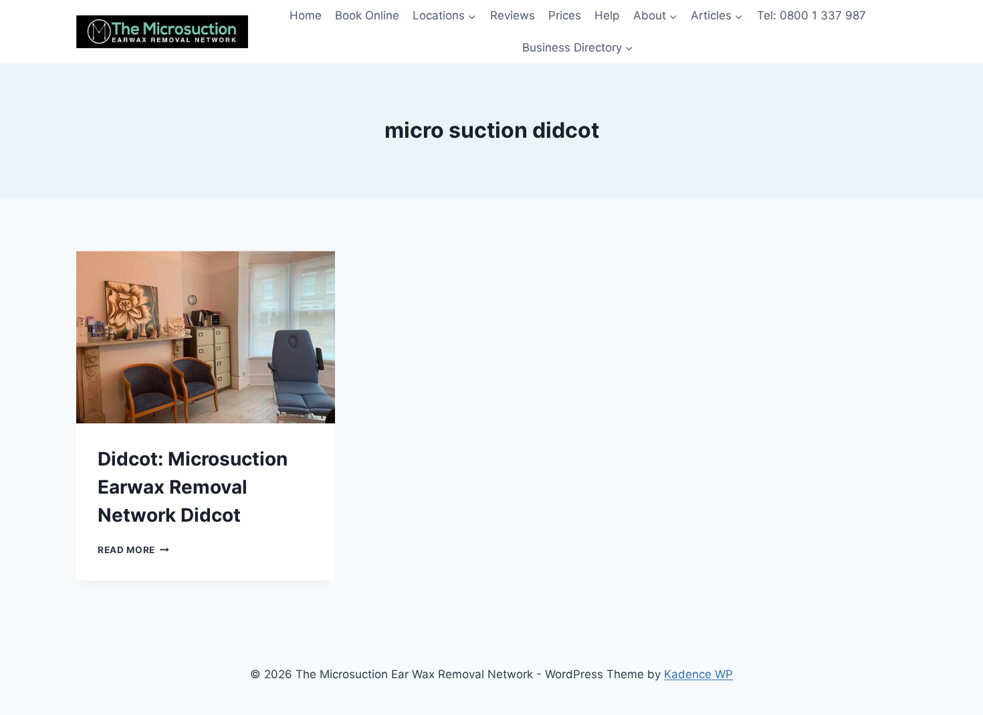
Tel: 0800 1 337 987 (811, 15)
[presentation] (205, 337)
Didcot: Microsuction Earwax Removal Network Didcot (193, 486)
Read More (133, 549)
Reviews (512, 15)
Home (306, 15)
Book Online (367, 15)
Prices (564, 15)
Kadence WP (698, 674)
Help (606, 15)
